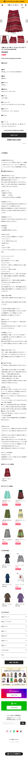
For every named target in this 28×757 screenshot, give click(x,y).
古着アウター (4, 636)
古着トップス (4, 626)
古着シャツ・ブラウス (6, 621)
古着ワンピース (5, 617)
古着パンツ (4, 645)
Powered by (12, 742)
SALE (2, 655)
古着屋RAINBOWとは (8, 171)
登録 (23, 723)
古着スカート (4, 640)
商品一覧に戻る (14, 662)
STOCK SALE (5, 650)
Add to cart (14, 135)
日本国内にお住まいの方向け (14, 139)
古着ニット (3, 631)
